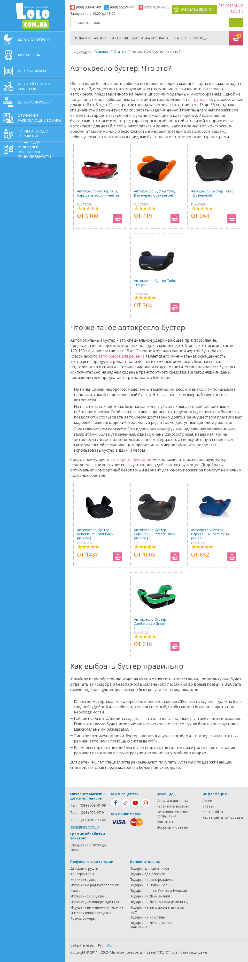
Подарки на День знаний (150, 896)
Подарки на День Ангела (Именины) (159, 902)
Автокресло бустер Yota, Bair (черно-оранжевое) (154, 193)
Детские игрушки (84, 868)
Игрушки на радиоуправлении (94, 885)
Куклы (75, 891)
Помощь (198, 38)
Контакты (82, 52)
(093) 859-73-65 (156, 7)
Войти (237, 11)
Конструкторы (82, 874)
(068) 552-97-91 (122, 7)
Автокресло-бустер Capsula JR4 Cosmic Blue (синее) (210, 534)
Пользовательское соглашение (172, 814)
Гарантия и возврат (173, 806)
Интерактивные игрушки (90, 913)
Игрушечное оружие (87, 896)
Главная (101, 51)
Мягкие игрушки (83, 879)
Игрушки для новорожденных (94, 902)
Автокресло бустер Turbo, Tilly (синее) (155, 283)
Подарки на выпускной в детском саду (157, 909)
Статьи (179, 38)
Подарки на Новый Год (148, 885)
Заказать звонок (197, 9)
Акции (100, 38)
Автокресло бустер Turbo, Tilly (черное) (212, 193)
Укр (110, 945)
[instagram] (145, 803)
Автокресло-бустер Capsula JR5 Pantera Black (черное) (154, 534)
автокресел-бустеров (130, 459)
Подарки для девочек (147, 874)
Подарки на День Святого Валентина (151, 925)
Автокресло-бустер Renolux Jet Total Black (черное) (95, 534)
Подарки (81, 38)
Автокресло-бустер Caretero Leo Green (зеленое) (150, 623)
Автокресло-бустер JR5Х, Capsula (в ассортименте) (98, 193)
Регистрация (230, 5)
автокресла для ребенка (121, 356)
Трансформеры (82, 918)
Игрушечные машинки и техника (96, 907)
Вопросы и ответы (172, 827)
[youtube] (135, 803)
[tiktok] (125, 803)
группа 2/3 (202, 99)
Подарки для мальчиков (149, 868)
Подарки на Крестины (147, 917)
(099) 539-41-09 (88, 7)
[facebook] (115, 803)
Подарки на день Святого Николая (158, 891)
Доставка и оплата (150, 38)
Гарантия (119, 38)
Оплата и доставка (172, 801)
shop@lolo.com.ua (84, 827)
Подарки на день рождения (152, 879)
